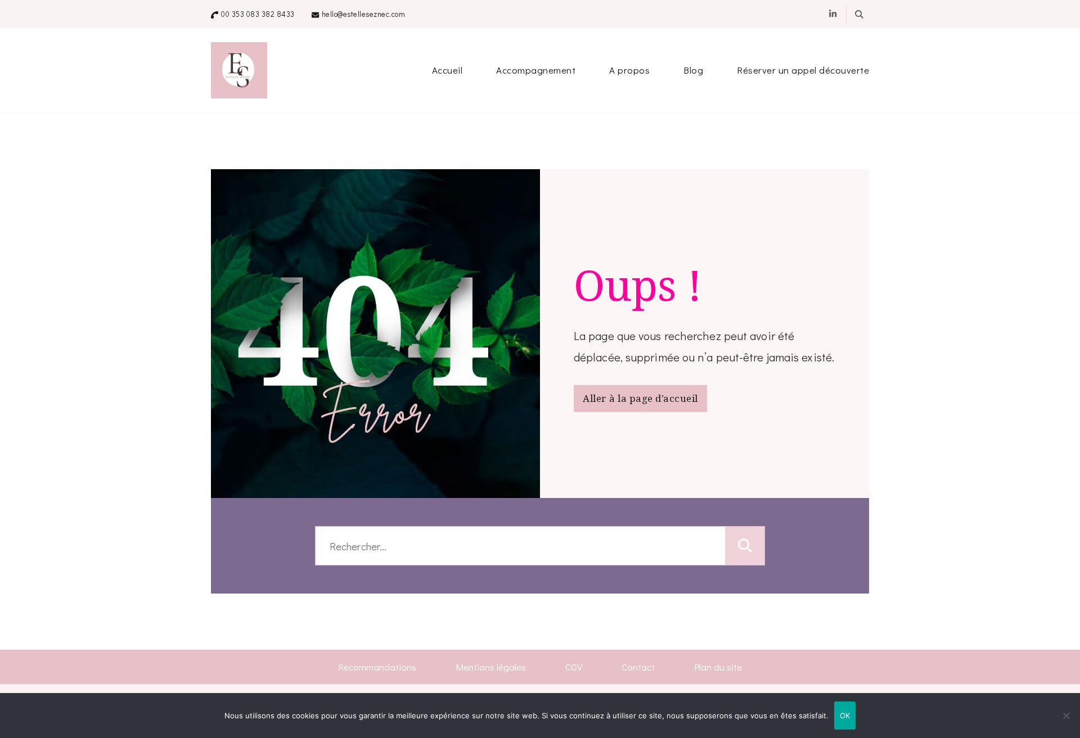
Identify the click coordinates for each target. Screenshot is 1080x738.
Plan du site (718, 666)
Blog (693, 70)
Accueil (447, 70)
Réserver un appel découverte (803, 70)
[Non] (1066, 724)
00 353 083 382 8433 (258, 14)
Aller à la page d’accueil (640, 398)
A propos (629, 70)
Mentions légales (491, 666)
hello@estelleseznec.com (364, 14)
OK (845, 715)
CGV (573, 666)
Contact (638, 666)
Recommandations (377, 666)
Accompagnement (535, 70)
